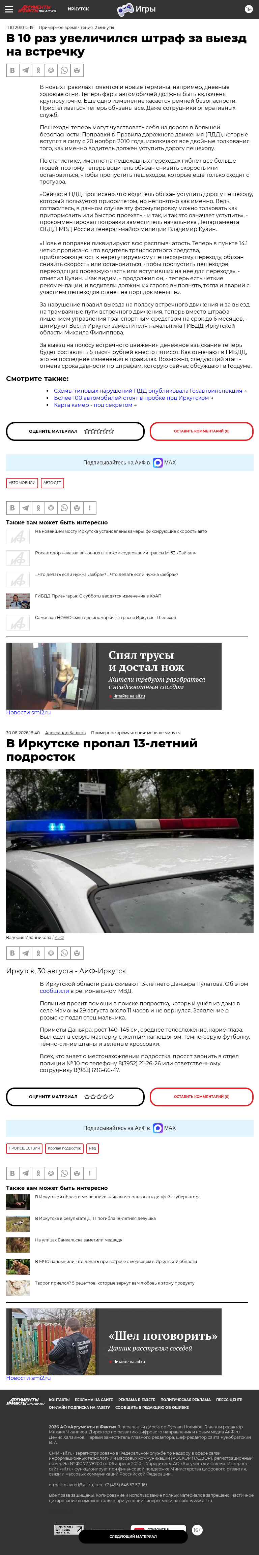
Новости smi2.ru (28, 712)
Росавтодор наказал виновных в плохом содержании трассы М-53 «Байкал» (115, 552)
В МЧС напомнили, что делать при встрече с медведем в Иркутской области (116, 1261)
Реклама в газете (136, 1400)
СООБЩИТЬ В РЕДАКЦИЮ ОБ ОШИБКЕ (152, 1407)
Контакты (59, 1400)
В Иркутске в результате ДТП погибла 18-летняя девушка (95, 1218)
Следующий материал (133, 1536)
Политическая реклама (186, 1400)
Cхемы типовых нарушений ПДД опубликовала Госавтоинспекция (148, 391)
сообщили (54, 991)
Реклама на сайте (94, 1400)
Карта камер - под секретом (93, 405)
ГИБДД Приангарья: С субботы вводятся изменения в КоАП (98, 595)
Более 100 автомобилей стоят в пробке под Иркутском (131, 398)
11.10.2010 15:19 (19, 27)
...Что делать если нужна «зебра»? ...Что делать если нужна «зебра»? (106, 574)
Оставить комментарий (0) (202, 431)
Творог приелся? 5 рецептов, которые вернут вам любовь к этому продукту (115, 1283)
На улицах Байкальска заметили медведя (78, 1239)
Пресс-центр (229, 1400)
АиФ (59, 937)
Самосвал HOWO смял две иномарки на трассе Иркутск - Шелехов (105, 617)
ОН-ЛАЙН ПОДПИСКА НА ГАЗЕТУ (79, 1407)
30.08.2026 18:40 (23, 732)
